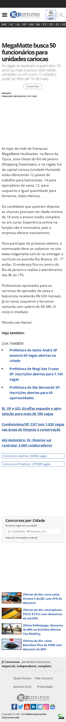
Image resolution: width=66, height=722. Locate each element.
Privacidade (45, 687)
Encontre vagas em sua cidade (21, 525)
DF (51, 24)
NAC (4, 24)
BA (38, 24)
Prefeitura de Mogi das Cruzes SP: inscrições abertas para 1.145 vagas (36, 374)
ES (57, 24)
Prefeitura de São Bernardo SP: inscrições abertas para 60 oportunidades (35, 392)
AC (12, 24)
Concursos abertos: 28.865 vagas (25, 456)
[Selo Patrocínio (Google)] (51, 14)
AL (18, 24)
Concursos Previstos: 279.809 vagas (27, 464)
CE (44, 24)
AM (31, 24)
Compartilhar (32, 86)
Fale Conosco (44, 678)
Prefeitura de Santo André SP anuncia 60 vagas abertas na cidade (33, 355)
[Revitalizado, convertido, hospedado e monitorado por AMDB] (61, 716)
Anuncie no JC (22, 687)
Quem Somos (23, 678)
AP (24, 24)
